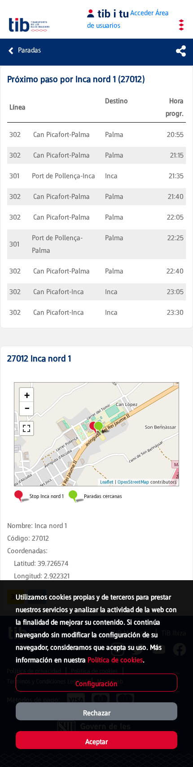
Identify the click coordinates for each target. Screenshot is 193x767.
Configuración (96, 683)
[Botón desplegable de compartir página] (181, 51)
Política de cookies (115, 660)
